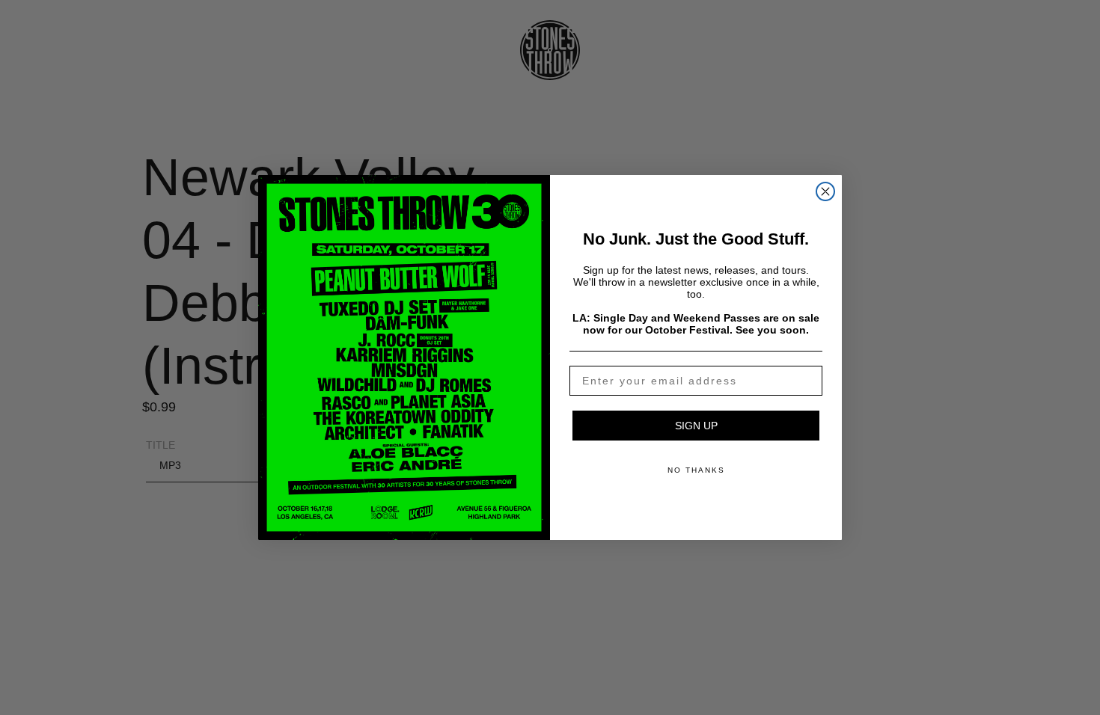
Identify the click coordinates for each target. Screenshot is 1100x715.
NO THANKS (696, 470)
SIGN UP (696, 426)
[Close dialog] (825, 191)
